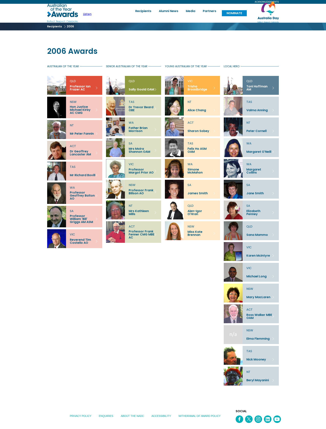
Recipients (143, 11)
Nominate (234, 13)
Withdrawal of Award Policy (199, 415)
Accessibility (161, 415)
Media (190, 11)
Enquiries (106, 415)
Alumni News (168, 11)
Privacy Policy (80, 415)
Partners (209, 11)
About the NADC (132, 415)
